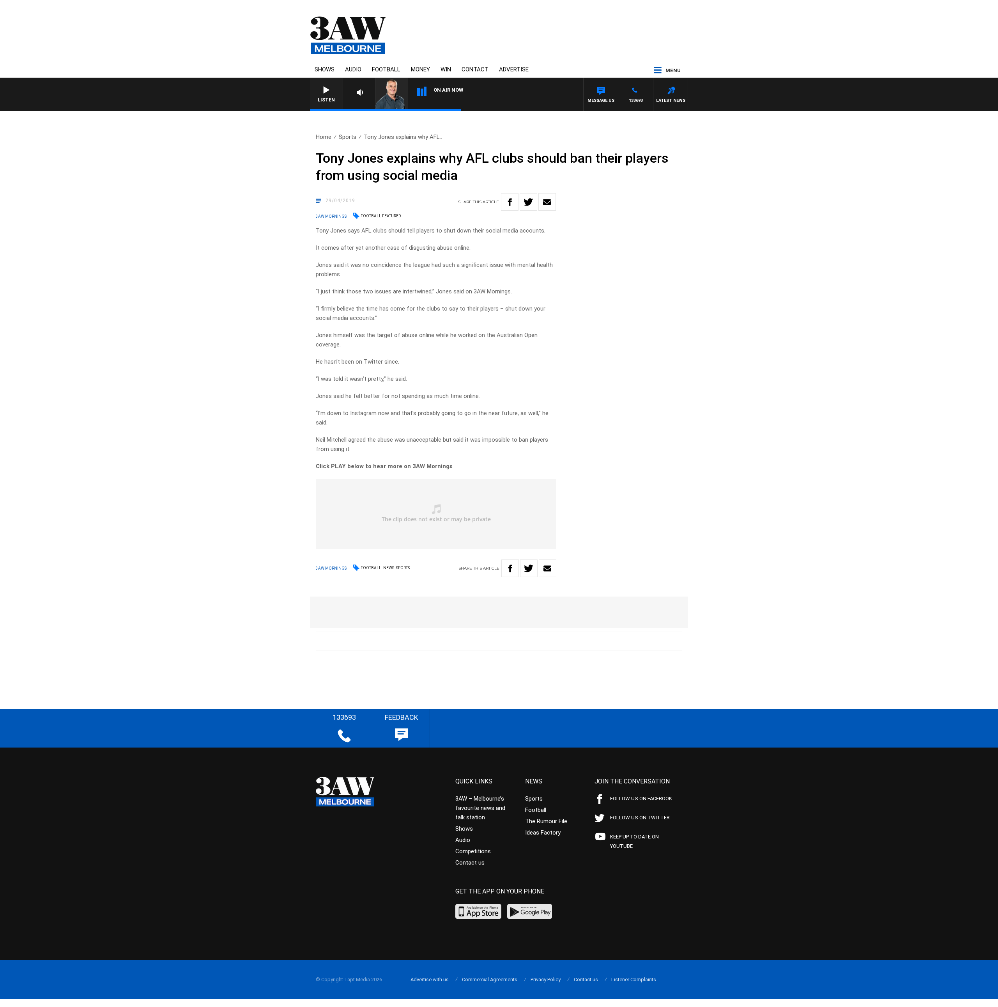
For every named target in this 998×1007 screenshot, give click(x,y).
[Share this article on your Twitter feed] (528, 202)
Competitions (473, 851)
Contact (475, 69)
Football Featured (381, 216)
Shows (324, 69)
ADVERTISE (514, 69)
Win (446, 69)
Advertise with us (430, 979)
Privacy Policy (546, 979)
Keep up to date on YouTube (634, 841)
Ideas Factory (543, 832)
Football (386, 69)
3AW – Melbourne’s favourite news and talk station (480, 808)
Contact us (470, 862)
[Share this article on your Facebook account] (509, 202)
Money (420, 69)
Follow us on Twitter (640, 818)
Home (323, 136)
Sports (347, 136)
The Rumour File (546, 821)
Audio (353, 69)
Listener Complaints (633, 979)
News (388, 568)
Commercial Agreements (489, 979)
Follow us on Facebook (641, 798)
